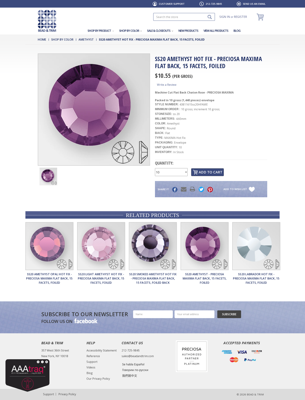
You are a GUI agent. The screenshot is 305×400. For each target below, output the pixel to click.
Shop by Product (100, 31)
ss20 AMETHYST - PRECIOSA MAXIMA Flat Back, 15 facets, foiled (205, 278)
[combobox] (184, 17)
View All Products (216, 31)
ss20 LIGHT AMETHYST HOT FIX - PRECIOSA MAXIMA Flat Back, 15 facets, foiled (101, 278)
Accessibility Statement (101, 350)
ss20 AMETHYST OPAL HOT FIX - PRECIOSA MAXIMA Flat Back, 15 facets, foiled (49, 278)
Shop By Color (129, 31)
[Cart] (260, 17)
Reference (93, 356)
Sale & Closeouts (159, 31)
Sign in (224, 17)
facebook (86, 320)
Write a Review (166, 85)
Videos (90, 367)
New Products (188, 31)
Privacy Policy (67, 394)
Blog (237, 31)
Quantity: (164, 163)
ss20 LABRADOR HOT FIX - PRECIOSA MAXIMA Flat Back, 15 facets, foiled (256, 278)
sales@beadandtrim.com (138, 356)
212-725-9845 (214, 3)
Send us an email (254, 3)
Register (240, 17)
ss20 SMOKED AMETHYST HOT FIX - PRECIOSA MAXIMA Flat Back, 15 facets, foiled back (153, 278)
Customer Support (172, 3)
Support (91, 362)
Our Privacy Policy (98, 379)
